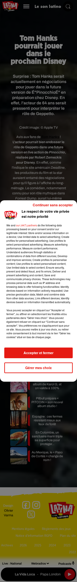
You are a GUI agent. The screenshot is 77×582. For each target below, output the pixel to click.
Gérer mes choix (38, 367)
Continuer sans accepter (53, 204)
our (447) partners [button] (26, 225)
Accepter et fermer (38, 352)
